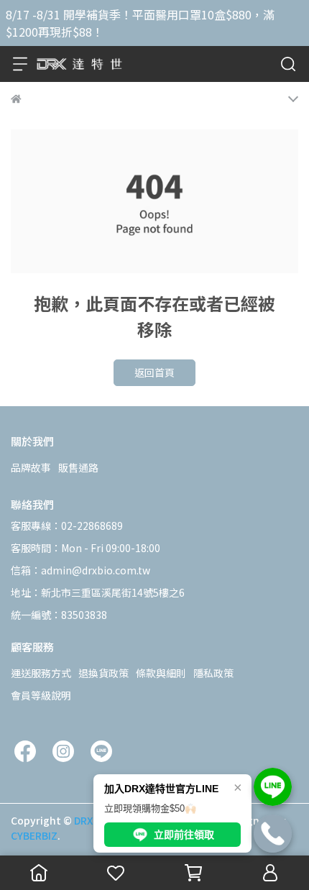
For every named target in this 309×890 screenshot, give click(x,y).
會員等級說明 (41, 695)
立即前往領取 (184, 834)
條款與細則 (161, 673)
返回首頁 (154, 372)
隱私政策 (213, 673)
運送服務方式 (41, 673)
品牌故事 (31, 467)
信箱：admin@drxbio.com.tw (80, 570)
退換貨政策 (103, 673)
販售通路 (78, 467)
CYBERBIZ (34, 835)
